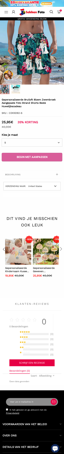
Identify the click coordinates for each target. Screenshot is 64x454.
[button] (3, 255)
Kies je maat (10, 134)
